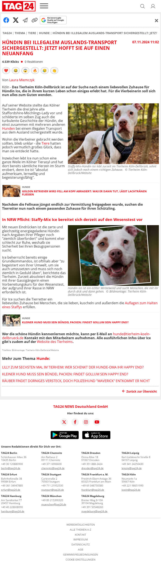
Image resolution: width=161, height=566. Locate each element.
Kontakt (80, 534)
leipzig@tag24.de (132, 468)
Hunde (44, 33)
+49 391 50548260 (92, 507)
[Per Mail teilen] (25, 20)
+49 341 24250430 (132, 464)
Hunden (8, 128)
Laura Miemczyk (21, 80)
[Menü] (44, 6)
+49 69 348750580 (92, 485)
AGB (80, 549)
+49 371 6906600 (51, 464)
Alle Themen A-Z (80, 529)
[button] (153, 6)
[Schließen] (156, 20)
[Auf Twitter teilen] (16, 20)
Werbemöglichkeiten (80, 524)
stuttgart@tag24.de (52, 490)
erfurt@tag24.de (10, 490)
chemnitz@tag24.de (53, 468)
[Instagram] (86, 422)
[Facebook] (75, 422)
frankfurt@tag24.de (92, 490)
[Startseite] (19, 6)
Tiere (32, 33)
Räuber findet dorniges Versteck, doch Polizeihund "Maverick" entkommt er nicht (76, 381)
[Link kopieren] (34, 20)
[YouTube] (97, 422)
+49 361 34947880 (12, 485)
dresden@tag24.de (92, 468)
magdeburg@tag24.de (94, 511)
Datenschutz (80, 544)
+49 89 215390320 (52, 500)
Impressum (80, 539)
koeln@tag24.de (131, 490)
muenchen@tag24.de (53, 504)
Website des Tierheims (55, 341)
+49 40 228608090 (12, 507)
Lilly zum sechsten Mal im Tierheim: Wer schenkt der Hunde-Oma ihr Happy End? (73, 367)
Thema (20, 33)
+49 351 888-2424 (92, 464)
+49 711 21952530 (52, 485)
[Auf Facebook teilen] (6, 20)
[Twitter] (64, 422)
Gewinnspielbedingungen (80, 554)
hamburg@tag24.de (12, 511)
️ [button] (6, 70)
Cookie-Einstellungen (80, 559)
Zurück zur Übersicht (141, 391)
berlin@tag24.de (10, 468)
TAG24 (7, 33)
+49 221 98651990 (132, 485)
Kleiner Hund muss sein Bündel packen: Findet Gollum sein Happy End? (75, 322)
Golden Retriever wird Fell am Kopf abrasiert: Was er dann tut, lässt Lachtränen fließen (84, 193)
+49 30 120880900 (12, 464)
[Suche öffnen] (142, 6)
